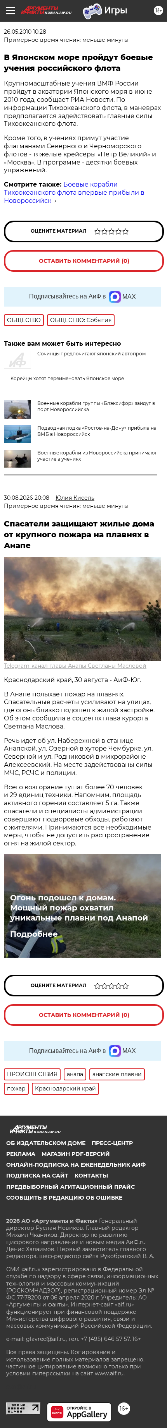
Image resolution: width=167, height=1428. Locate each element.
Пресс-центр (112, 1143)
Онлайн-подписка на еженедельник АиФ (76, 1164)
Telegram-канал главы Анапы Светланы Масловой (75, 665)
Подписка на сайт (37, 1175)
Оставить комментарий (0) (84, 260)
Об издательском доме (45, 1143)
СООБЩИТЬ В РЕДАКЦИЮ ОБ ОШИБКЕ (64, 1197)
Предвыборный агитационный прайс (70, 1186)
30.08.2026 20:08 (26, 497)
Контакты (91, 1175)
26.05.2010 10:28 (25, 31)
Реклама (20, 1153)
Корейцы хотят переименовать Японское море (67, 378)
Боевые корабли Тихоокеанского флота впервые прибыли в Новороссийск (74, 192)
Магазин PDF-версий (76, 1153)
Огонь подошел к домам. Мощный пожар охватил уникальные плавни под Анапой (79, 907)
